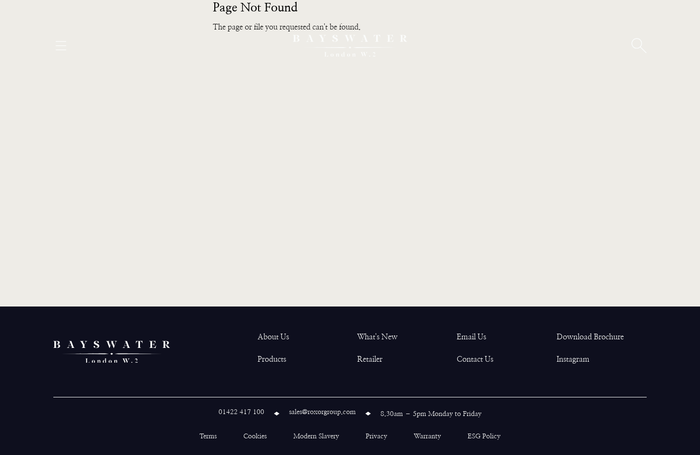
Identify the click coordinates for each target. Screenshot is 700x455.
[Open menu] (61, 45)
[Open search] (639, 45)
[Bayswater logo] (350, 46)
